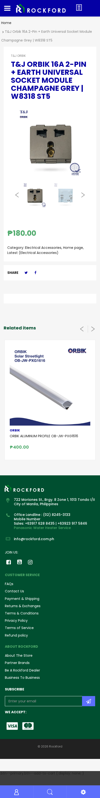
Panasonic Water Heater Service (42, 527)
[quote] (79, 7)
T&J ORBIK (18, 56)
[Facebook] (35, 273)
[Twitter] (26, 273)
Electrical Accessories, (43, 247)
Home (6, 22)
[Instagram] (30, 562)
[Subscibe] (88, 701)
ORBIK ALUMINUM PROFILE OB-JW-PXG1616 (44, 436)
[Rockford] (43, 8)
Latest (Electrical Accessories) (32, 252)
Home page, (73, 247)
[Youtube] (19, 562)
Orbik (15, 430)
